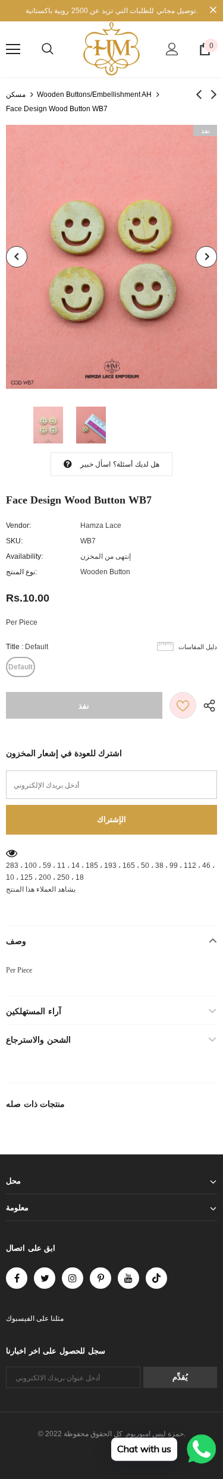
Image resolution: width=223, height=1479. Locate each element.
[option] (111, 257)
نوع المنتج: (21, 572)
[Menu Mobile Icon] (13, 49)
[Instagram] (72, 1278)
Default (20, 667)
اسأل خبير (95, 464)
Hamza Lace (100, 525)
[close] (213, 11)
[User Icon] (172, 49)
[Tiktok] (156, 1278)
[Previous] (16, 257)
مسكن (16, 94)
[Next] (206, 257)
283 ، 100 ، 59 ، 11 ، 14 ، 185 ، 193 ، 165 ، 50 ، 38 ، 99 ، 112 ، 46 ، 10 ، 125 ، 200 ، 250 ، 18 (110, 871)
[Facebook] (16, 1278)
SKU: (14, 541)
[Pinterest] (100, 1278)
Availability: (24, 556)
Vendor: (18, 525)
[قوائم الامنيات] (182, 705)
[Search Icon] (48, 49)
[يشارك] (206, 705)
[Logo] (111, 48)
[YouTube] (128, 1278)
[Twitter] (44, 1278)
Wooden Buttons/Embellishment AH (94, 94)
